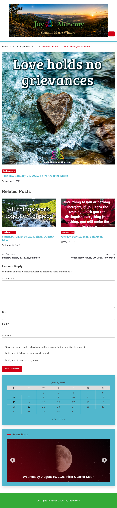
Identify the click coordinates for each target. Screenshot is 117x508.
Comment (8, 278)
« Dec (55, 419)
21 (29, 406)
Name (6, 312)
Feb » (62, 419)
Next (104, 460)
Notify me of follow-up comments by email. (27, 353)
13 (14, 402)
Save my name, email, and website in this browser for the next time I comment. (45, 347)
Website (6, 335)
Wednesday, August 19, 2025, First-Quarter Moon (58, 477)
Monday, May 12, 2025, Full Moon (82, 236)
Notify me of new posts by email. (22, 360)
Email (5, 323)
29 (43, 411)
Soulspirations (9, 171)
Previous (13, 460)
